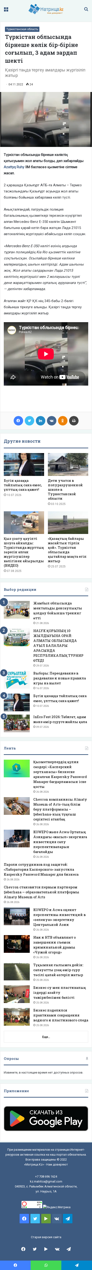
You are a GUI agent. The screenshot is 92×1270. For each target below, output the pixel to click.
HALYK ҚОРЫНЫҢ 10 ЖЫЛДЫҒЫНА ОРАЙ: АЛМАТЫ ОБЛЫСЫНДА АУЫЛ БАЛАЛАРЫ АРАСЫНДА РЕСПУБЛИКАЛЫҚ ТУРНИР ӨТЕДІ (58, 646)
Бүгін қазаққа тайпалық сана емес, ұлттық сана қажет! (23, 485)
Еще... (46, 1037)
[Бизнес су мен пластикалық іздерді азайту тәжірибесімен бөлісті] (17, 994)
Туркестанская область (22, 29)
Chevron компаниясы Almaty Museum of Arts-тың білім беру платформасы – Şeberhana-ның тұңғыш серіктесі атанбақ (60, 809)
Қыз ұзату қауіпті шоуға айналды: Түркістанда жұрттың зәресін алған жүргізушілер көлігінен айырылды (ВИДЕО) (24, 552)
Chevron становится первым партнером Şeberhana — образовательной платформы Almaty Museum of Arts (41, 892)
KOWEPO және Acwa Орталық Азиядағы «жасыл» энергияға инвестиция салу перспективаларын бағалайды (60, 842)
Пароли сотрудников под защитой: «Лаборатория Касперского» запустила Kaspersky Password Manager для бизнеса (41, 869)
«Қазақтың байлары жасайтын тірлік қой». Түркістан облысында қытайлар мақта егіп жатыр (67, 549)
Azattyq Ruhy (14, 167)
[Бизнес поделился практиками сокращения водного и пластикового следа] (17, 1017)
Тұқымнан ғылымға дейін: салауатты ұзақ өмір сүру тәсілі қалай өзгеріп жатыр (58, 970)
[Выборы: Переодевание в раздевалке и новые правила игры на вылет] (17, 680)
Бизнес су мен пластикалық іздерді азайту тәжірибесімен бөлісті (59, 992)
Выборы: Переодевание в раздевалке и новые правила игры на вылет (59, 678)
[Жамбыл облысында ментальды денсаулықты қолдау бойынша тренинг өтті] (17, 610)
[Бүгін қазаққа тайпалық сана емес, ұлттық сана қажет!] (24, 464)
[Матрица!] (46, 9)
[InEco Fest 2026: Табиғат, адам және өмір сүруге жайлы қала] (17, 723)
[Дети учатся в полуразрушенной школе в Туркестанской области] (68, 464)
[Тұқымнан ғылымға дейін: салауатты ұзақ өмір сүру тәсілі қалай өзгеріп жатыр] (17, 971)
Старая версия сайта (46, 1237)
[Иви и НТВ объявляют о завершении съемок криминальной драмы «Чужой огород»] (17, 944)
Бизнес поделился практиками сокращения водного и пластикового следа (60, 1015)
